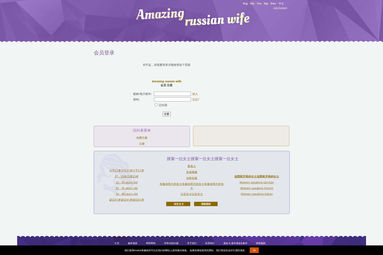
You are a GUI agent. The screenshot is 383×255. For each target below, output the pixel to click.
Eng (245, 3)
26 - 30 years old (127, 182)
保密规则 (261, 243)
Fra (259, 3)
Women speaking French (256, 188)
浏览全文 (178, 204)
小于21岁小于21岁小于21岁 (126, 170)
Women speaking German (257, 182)
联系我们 (210, 243)
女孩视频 (191, 172)
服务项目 (132, 243)
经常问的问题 (171, 243)
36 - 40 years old (127, 194)
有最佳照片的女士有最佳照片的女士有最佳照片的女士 (192, 186)
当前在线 (191, 178)
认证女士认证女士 (192, 194)
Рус (252, 3)
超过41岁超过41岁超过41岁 (126, 200)
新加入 (192, 166)
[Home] (193, 17)
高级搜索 (206, 204)
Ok (254, 250)
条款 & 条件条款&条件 (235, 243)
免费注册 (141, 138)
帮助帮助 (151, 243)
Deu (273, 3)
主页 (117, 243)
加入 (195, 94)
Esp (266, 3)
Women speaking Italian (257, 194)
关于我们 (192, 243)
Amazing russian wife (166, 81)
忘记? (195, 99)
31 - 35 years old (127, 188)
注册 (142, 144)
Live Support (280, 7)
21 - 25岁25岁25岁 (127, 176)
